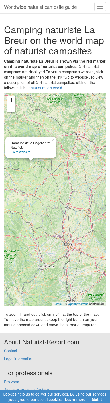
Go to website (20, 151)
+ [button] (11, 100)
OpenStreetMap (78, 304)
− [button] (11, 108)
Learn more (75, 399)
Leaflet (58, 304)
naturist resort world (45, 87)
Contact (10, 350)
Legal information (18, 358)
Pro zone (11, 381)
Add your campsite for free (26, 389)
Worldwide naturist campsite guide (40, 6)
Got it (97, 399)
